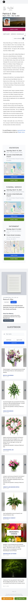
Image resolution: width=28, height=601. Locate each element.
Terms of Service (18, 595)
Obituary (6, 34)
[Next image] (25, 390)
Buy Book (14, 302)
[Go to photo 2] (14, 398)
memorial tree (21, 130)
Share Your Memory (8, 320)
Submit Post (14, 342)
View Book (6, 302)
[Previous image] (3, 390)
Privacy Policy (10, 595)
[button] (14, 167)
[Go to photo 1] (13, 398)
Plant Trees (14, 180)
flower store (21, 132)
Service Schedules (17, 34)
